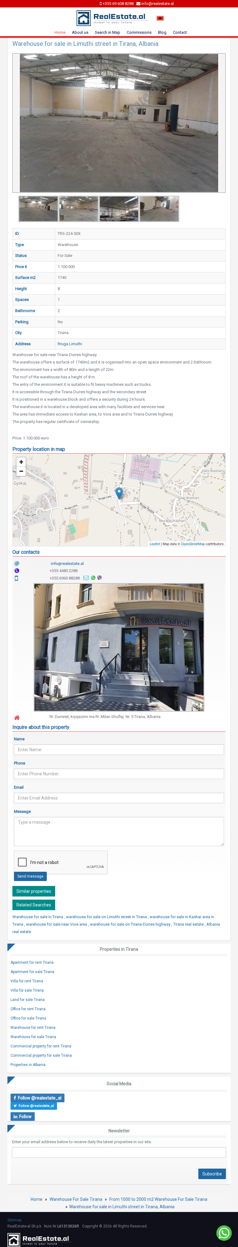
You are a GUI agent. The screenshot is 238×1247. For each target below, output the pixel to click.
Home (60, 32)
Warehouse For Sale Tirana (76, 1199)
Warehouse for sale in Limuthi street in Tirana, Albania (121, 1206)
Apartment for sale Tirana (32, 972)
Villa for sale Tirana (27, 990)
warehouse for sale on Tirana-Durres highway (130, 924)
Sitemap (14, 1220)
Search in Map (107, 32)
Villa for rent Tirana (27, 981)
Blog (162, 32)
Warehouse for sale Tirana (33, 1037)
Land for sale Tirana (28, 1000)
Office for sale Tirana (28, 1018)
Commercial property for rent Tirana (41, 1046)
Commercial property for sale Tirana (41, 1055)
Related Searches (33, 904)
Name (19, 739)
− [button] (21, 471)
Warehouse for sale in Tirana (38, 916)
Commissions (139, 32)
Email (19, 787)
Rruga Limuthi (70, 343)
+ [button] (21, 462)
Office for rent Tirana (28, 1009)
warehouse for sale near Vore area (57, 924)
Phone (19, 763)
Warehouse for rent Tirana (33, 1027)
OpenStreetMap (193, 543)
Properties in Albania (28, 1065)
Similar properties (33, 891)
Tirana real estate (189, 924)
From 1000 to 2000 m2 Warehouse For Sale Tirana (158, 1199)
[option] (38, 209)
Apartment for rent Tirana (32, 962)
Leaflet (155, 543)
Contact (180, 32)
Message (22, 811)
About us (80, 32)
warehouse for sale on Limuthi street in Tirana (107, 916)
